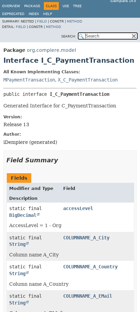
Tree (77, 6)
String (17, 244)
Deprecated (13, 14)
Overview (11, 6)
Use (66, 6)
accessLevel (78, 208)
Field (42, 21)
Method (74, 21)
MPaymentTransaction (29, 80)
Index (34, 14)
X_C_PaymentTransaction (88, 80)
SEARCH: (68, 36)
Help (47, 14)
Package (32, 6)
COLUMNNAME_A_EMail (87, 296)
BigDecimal (22, 215)
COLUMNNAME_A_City (86, 237)
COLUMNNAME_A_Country (90, 266)
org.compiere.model (51, 50)
